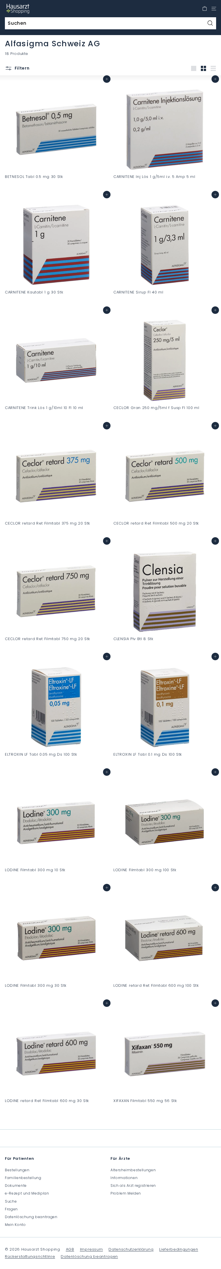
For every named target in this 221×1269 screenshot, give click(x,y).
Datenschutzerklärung (130, 1249)
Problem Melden (125, 1193)
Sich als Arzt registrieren (133, 1185)
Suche (11, 1201)
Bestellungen (17, 1170)
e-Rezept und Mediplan (27, 1193)
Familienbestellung (23, 1177)
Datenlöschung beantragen (31, 1216)
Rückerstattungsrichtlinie (30, 1256)
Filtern (22, 68)
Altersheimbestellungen (133, 1170)
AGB (70, 1249)
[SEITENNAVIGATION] (214, 8)
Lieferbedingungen (178, 1249)
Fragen (11, 1209)
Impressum (91, 1249)
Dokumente (16, 1185)
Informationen (124, 1177)
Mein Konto (15, 1224)
